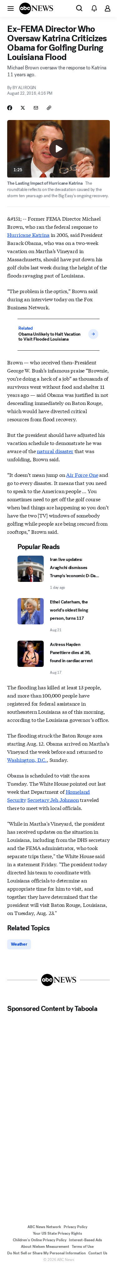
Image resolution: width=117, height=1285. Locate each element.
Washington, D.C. (26, 759)
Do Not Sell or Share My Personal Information (46, 1253)
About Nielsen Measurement (45, 1246)
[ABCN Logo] (36, 8)
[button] (10, 8)
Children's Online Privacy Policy (39, 1240)
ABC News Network (44, 1226)
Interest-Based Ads (85, 1240)
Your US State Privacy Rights (57, 1233)
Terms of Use (83, 1246)
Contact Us (97, 1253)
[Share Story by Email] (36, 107)
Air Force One (82, 474)
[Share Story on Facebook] (9, 107)
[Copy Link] (49, 107)
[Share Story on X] (22, 107)
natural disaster (55, 450)
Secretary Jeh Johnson (53, 799)
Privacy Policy (75, 1226)
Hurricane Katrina (28, 234)
